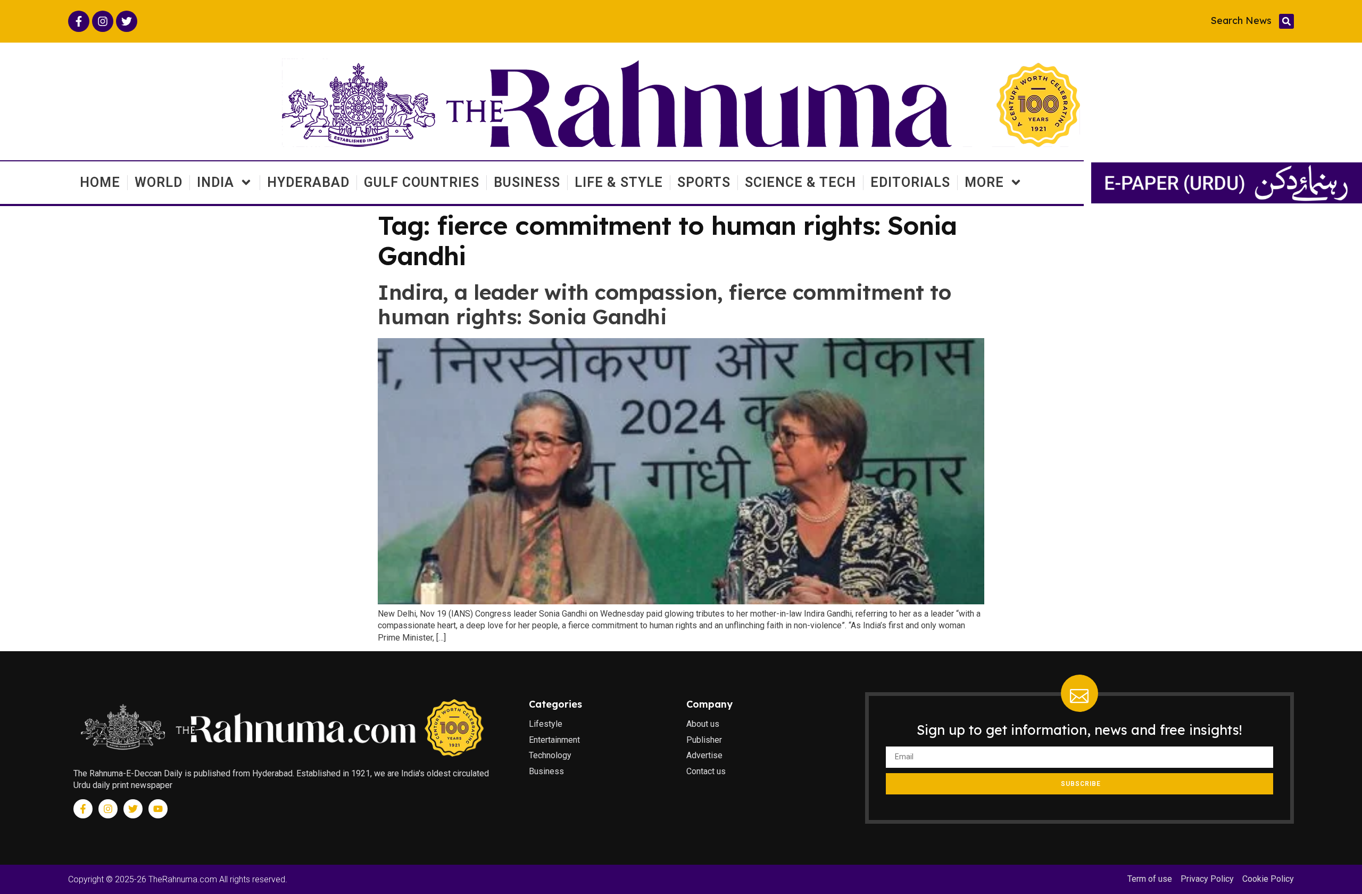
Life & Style (619, 182)
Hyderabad (308, 182)
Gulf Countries (421, 182)
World (158, 182)
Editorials (910, 182)
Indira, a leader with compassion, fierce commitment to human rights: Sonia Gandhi (664, 304)
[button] (1286, 21)
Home (100, 182)
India (215, 182)
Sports (703, 182)
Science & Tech (800, 182)
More (984, 182)
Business (527, 182)
